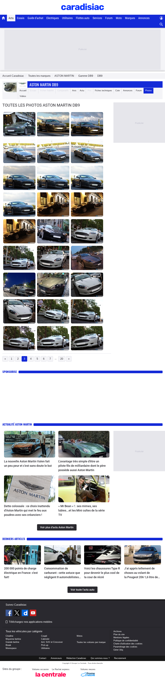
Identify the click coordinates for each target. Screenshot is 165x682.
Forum (109, 18)
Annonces (144, 18)
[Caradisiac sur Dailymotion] (25, 613)
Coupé (44, 636)
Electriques (52, 18)
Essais (20, 18)
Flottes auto (82, 18)
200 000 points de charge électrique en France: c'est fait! (21, 573)
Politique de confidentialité (125, 640)
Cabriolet (45, 639)
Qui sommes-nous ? (100, 658)
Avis (74, 90)
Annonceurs (56, 658)
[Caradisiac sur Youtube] (33, 613)
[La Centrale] (51, 677)
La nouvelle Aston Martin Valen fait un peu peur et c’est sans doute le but (28, 463)
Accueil (22, 90)
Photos (148, 90)
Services (97, 18)
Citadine (9, 636)
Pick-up (44, 645)
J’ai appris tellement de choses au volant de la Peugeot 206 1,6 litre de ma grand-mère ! (141, 573)
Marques (130, 18)
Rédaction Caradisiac (76, 658)
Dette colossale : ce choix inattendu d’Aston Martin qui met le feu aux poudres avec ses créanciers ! (27, 510)
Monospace (11, 648)
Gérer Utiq (118, 650)
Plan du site (119, 634)
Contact (42, 658)
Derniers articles (13, 539)
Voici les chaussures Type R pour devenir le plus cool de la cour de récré (102, 573)
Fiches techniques (103, 90)
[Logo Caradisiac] (82, 13)
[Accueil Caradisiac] (3, 18)
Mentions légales (121, 637)
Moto (119, 18)
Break (8, 645)
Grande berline (12, 642)
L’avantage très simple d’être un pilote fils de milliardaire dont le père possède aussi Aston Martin (82, 466)
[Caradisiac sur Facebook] (9, 613)
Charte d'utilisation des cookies (127, 643)
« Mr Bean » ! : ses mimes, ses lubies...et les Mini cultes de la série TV (81, 510)
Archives (117, 631)
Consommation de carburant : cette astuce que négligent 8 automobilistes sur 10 (62, 573)
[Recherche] (161, 24)
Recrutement (120, 658)
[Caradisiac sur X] (17, 613)
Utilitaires (67, 18)
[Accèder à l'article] (29, 444)
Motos (79, 636)
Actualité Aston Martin (17, 424)
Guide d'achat (35, 18)
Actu (11, 18)
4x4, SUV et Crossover (52, 642)
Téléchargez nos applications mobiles (30, 621)
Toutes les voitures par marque (91, 642)
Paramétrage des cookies (125, 647)
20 (61, 358)
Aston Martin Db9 (43, 84)
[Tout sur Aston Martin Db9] (10, 91)
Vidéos (23, 96)
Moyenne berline (13, 639)
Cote (117, 90)
